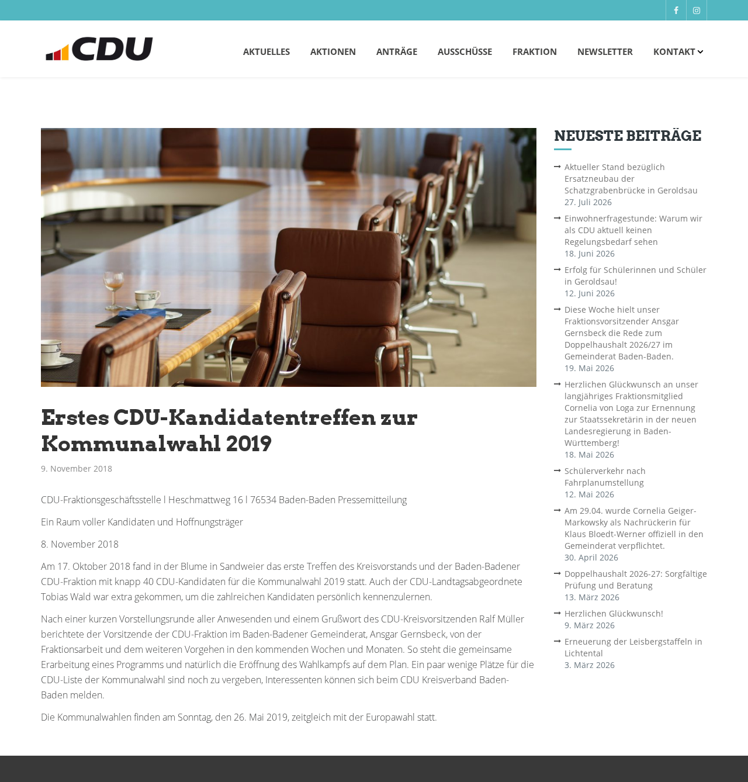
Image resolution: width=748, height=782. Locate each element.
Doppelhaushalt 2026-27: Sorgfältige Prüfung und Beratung (636, 579)
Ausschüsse (465, 51)
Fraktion (534, 51)
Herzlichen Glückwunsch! (614, 613)
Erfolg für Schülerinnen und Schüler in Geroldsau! (636, 275)
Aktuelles (266, 51)
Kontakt (674, 51)
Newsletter (605, 51)
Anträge (396, 51)
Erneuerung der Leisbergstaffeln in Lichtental (633, 647)
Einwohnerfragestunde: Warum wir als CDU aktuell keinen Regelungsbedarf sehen (633, 230)
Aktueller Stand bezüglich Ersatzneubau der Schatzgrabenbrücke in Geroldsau (631, 178)
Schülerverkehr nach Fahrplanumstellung (605, 476)
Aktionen (333, 51)
